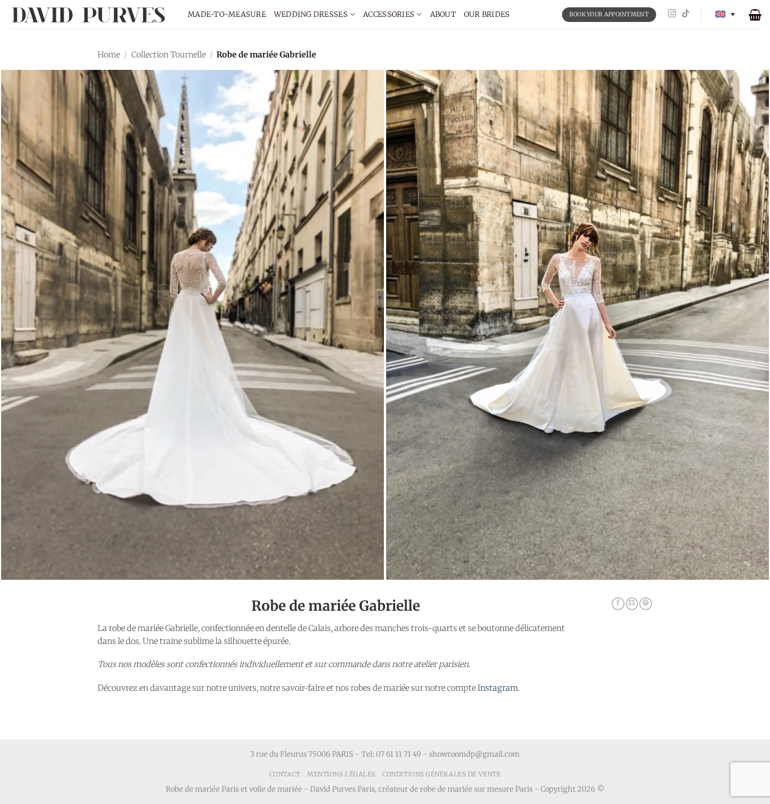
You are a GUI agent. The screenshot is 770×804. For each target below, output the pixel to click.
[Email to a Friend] (632, 604)
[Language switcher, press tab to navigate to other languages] (725, 14)
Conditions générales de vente (441, 774)
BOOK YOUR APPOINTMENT (609, 14)
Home (109, 55)
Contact (284, 774)
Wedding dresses (311, 14)
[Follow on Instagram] (672, 14)
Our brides (487, 14)
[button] (755, 14)
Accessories (388, 14)
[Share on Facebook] (618, 604)
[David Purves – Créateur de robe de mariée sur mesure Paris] (89, 14)
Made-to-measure (227, 14)
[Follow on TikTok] (686, 14)
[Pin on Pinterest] (645, 604)
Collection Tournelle (168, 55)
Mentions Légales (341, 774)
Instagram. (498, 688)
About (443, 14)
